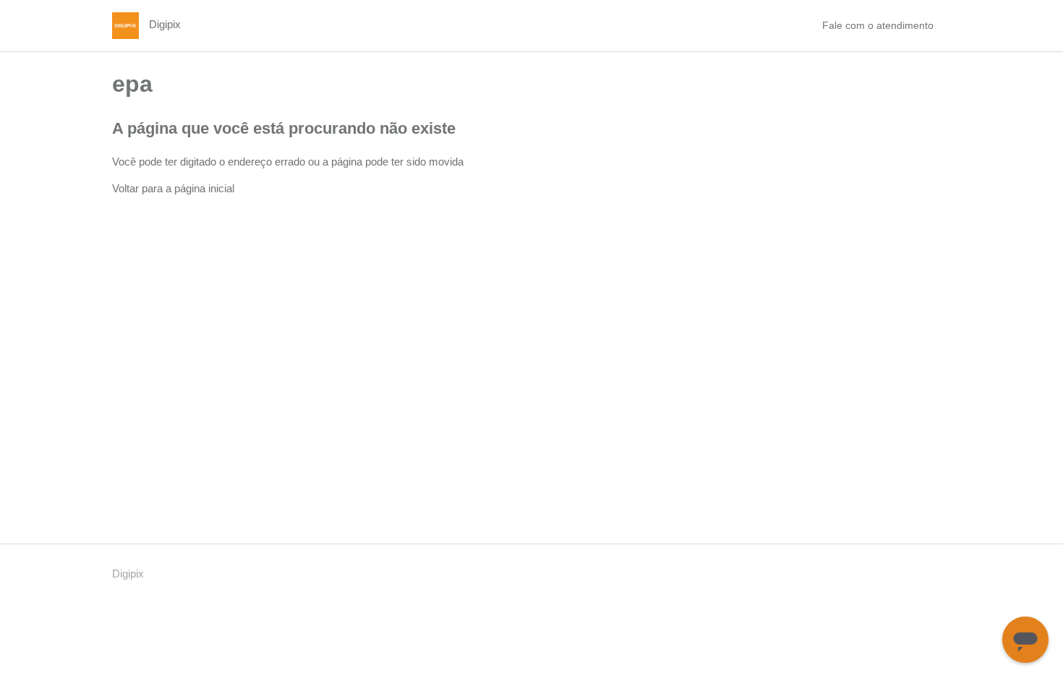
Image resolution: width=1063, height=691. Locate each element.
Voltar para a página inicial (173, 188)
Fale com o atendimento (878, 25)
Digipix (128, 573)
